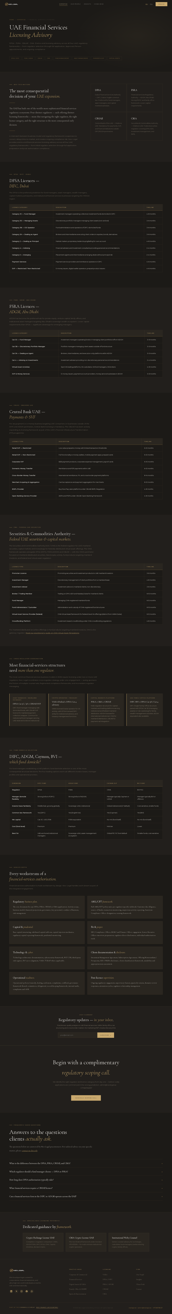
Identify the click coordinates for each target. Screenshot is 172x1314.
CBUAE (105, 1289)
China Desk (99, 4)
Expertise (63, 4)
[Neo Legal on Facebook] (27, 1291)
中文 (151, 4)
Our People (76, 4)
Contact (139, 1289)
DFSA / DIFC (108, 1279)
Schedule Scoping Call (86, 1098)
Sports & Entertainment (77, 1294)
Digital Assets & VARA (77, 1284)
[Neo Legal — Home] (11, 4)
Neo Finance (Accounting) (47, 1307)
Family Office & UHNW (78, 1289)
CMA (105, 1294)
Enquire (161, 4)
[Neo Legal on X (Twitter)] (16, 1291)
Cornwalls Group (27, 1307)
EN (147, 4)
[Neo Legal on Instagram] (21, 1291)
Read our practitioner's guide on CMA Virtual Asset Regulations (52, 633)
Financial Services (75, 1279)
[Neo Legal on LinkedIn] (11, 1291)
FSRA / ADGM (108, 1284)
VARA (105, 1275)
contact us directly (29, 1150)
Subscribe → (105, 1035)
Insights (87, 4)
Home (11, 19)
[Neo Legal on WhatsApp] (32, 1291)
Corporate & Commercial (78, 1275)
